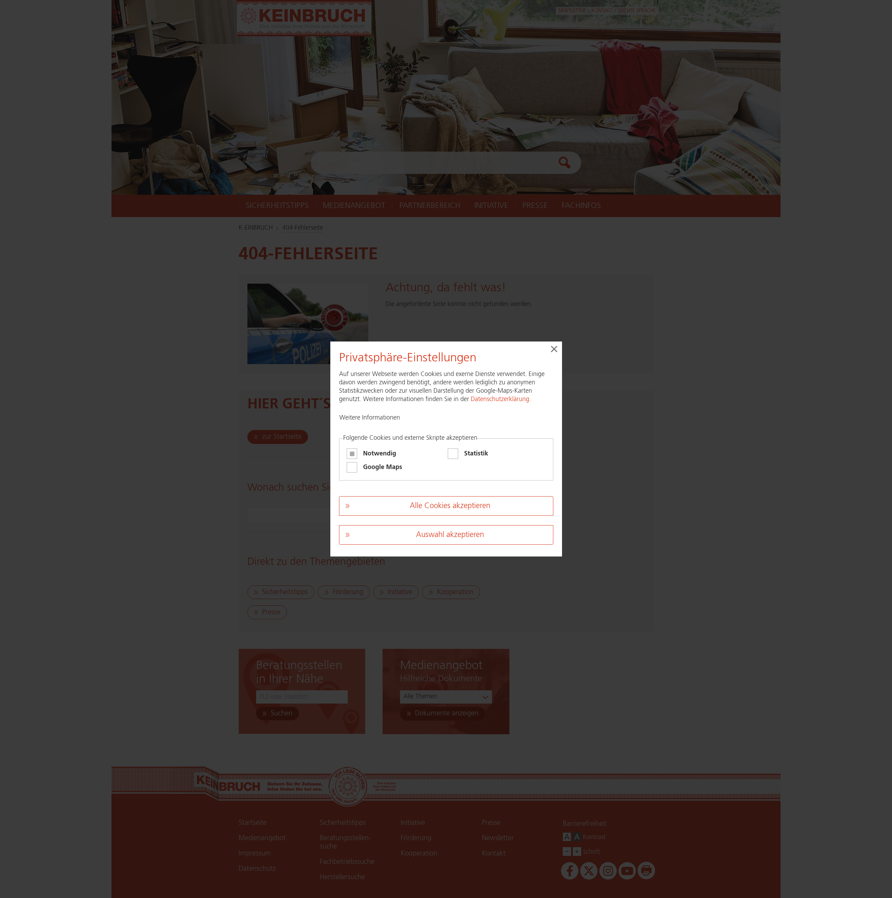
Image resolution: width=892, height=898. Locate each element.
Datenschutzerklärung (500, 399)
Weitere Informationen (369, 418)
